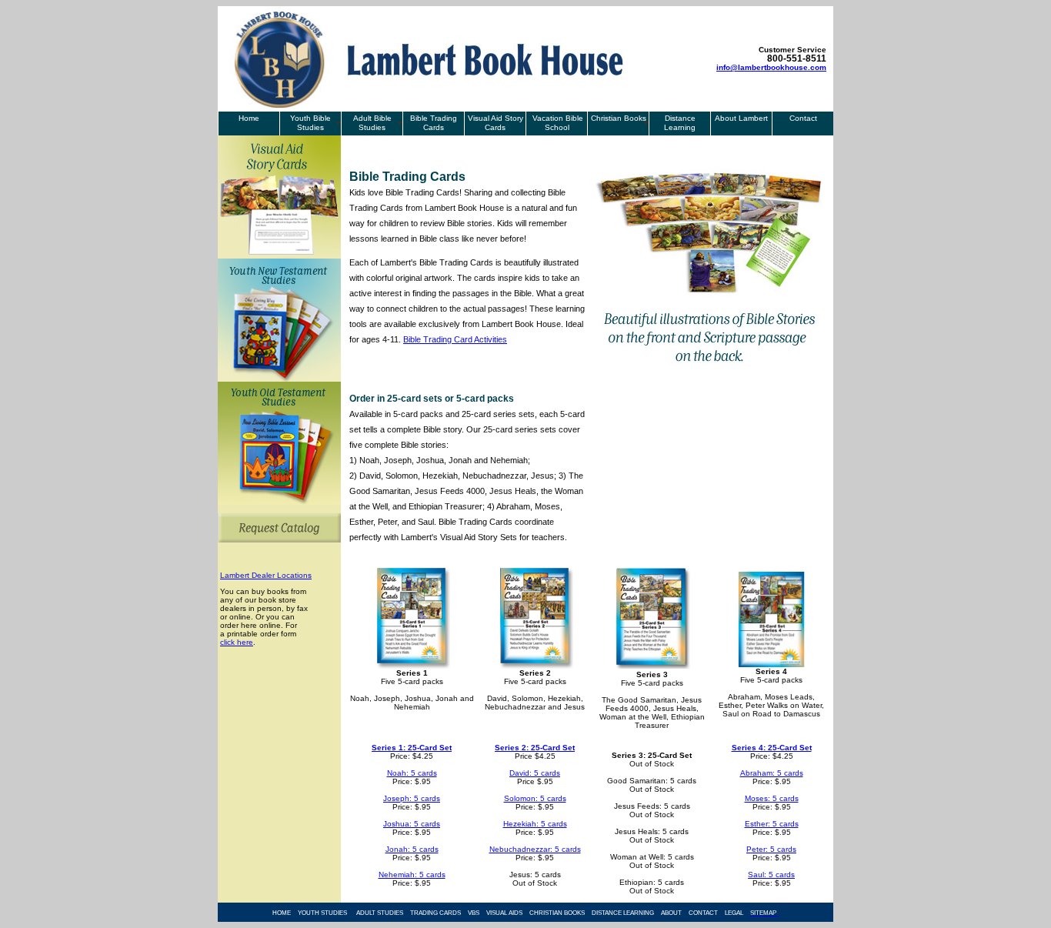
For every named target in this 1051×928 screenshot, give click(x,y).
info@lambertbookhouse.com (771, 67)
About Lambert (741, 118)
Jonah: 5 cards (412, 849)
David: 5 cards (534, 773)
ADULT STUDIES (379, 913)
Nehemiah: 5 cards (412, 874)
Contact (803, 118)
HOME (281, 913)
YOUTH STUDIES (322, 913)
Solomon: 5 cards (535, 798)
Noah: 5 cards (412, 773)
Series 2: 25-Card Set (535, 747)
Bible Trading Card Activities (455, 339)
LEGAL (734, 913)
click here (236, 642)
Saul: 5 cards (771, 874)
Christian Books (618, 118)
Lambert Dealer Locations (266, 575)
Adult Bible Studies (372, 123)
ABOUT (671, 913)
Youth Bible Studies (310, 123)
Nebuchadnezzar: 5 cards (535, 849)
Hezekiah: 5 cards (535, 824)
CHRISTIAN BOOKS (557, 913)
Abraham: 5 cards (771, 773)
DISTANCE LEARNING (623, 913)
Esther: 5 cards (772, 824)
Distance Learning (680, 123)
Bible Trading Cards (433, 123)
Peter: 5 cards (771, 849)
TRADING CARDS (435, 913)
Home (249, 118)
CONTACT (703, 913)
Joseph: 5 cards (411, 798)
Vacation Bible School (556, 123)
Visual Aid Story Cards (495, 123)
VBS (473, 913)
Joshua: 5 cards (411, 824)
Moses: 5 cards (772, 798)
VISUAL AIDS (504, 913)
